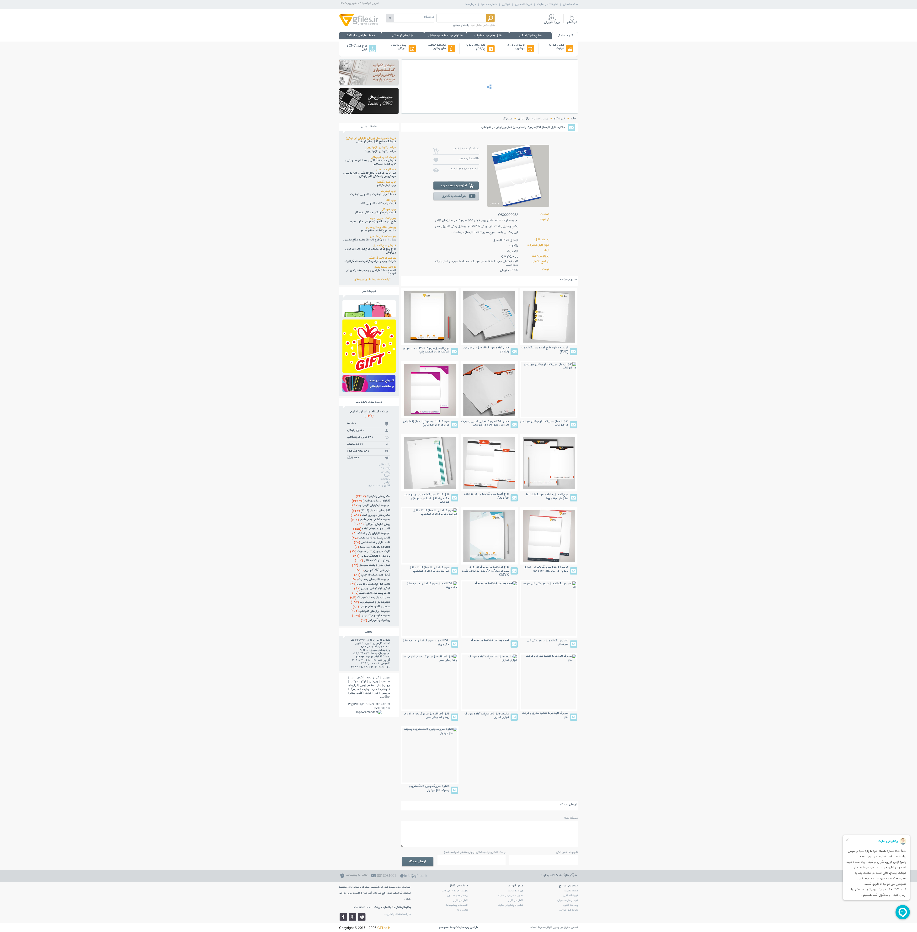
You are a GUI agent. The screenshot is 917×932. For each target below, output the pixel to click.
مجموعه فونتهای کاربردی (371, 616)
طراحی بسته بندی (385, 267)
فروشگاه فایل (523, 4)
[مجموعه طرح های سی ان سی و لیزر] (369, 112)
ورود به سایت (515, 890)
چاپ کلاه (391, 200)
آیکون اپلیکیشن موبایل (372, 588)
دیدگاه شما (571, 818)
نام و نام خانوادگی (567, 852)
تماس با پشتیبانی (357, 875)
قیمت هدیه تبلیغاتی (383, 157)
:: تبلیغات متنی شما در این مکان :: (373, 279)
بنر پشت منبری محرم (383, 218)
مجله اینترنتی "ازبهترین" (380, 147)
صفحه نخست (571, 890)
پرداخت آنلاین (570, 905)
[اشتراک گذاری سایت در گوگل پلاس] (352, 917)
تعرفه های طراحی (569, 910)
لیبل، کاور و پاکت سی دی (371, 565)
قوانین (506, 4)
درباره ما (470, 4)
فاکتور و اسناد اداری (379, 485)
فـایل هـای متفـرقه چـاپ (372, 575)
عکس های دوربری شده (370, 515)
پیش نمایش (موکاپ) (398, 46)
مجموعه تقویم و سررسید (372, 547)
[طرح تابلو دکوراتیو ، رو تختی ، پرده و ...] (369, 84)
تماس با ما (462, 910)
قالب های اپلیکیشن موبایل (370, 584)
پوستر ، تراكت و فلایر (372, 560)
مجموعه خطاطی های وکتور (437, 46)
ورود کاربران (552, 22)
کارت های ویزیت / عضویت (370, 551)
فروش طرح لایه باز (384, 245)
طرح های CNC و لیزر (357, 47)
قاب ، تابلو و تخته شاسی (372, 542)
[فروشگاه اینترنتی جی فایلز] (359, 26)
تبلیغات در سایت (547, 4)
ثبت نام (572, 22)
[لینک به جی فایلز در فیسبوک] (343, 917)
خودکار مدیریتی (386, 169)
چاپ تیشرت (388, 191)
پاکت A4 (385, 468)
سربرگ (386, 475)
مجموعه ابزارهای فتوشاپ (370, 611)
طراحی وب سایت (467, 927)
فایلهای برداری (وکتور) (516, 46)
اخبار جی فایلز (515, 900)
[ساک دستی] (369, 316)
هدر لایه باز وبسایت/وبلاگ (370, 597)
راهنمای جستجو (461, 25)
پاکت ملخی (384, 464)
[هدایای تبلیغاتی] (369, 383)
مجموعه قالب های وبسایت (371, 579)
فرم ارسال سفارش (567, 900)
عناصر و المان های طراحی (371, 606)
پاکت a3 (385, 472)
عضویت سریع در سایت (510, 895)
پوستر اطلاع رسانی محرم (381, 227)
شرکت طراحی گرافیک (382, 258)
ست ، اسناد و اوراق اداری (369, 413)
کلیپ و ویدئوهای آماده (371, 529)
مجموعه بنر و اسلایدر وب (370, 602)
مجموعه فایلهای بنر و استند (371, 533)
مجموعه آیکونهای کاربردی (370, 505)
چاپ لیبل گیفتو (386, 182)
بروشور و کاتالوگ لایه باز (371, 556)
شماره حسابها (489, 4)
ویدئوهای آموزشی (375, 620)
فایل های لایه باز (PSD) (475, 47)
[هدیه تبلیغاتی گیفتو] (369, 371)
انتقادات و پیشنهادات (457, 905)
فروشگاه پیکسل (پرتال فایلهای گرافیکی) (371, 138)
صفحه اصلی (570, 4)
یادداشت (385, 479)
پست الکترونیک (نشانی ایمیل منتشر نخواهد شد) (475, 852)
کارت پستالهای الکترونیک (371, 593)
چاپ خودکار (389, 209)
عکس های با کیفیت (556, 46)
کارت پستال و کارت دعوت (371, 538)
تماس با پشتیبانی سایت (510, 905)
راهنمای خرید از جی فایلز (454, 890)
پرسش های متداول (457, 895)
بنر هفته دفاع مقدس (383, 236)
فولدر (387, 482)
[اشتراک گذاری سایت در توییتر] (362, 917)
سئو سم (444, 927)
